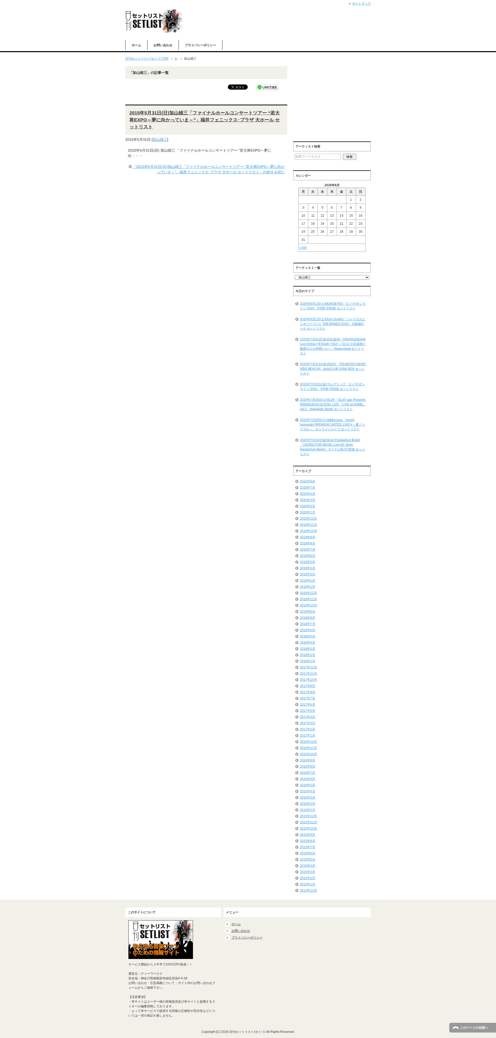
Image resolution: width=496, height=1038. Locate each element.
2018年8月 (307, 618)
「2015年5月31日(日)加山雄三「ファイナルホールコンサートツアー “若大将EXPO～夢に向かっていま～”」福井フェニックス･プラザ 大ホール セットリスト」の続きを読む (209, 169)
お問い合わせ (163, 45)
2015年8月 (307, 841)
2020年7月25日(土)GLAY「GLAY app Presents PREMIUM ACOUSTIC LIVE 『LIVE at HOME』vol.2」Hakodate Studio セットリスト (333, 404)
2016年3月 (307, 797)
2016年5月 (307, 785)
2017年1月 (307, 735)
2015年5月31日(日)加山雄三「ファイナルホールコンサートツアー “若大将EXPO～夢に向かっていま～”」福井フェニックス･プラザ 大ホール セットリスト (204, 119)
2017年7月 (307, 698)
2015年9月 (307, 835)
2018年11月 (308, 599)
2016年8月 (307, 766)
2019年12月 (308, 518)
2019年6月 (307, 556)
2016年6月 (307, 779)
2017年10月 (308, 680)
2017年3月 (307, 723)
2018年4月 (307, 642)
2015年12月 (308, 816)
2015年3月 (307, 872)
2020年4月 (307, 494)
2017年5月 (307, 711)
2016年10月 (308, 754)
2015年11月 (308, 822)
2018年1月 (307, 661)
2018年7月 (307, 624)
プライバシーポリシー (200, 45)
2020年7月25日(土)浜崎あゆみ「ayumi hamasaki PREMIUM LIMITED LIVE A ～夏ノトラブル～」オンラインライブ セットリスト (332, 424)
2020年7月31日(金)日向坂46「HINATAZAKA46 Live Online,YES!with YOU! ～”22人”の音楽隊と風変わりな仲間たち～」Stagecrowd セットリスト (333, 346)
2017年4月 (307, 717)
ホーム (136, 45)
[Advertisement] (336, 102)
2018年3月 (307, 649)
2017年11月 (308, 673)
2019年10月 (308, 531)
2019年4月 (307, 568)
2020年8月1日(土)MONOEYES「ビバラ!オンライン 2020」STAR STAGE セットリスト (333, 306)
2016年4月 (307, 791)
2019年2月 (307, 580)
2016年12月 (308, 742)
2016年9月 (307, 760)
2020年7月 (307, 487)
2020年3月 (307, 500)
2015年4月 (307, 866)
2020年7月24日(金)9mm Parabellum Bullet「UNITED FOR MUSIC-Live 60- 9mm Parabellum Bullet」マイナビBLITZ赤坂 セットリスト (332, 447)
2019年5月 (307, 562)
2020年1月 (307, 512)
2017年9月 (307, 686)
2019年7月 (307, 549)
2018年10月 (308, 605)
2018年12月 (308, 593)
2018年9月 (307, 611)
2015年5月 (307, 859)
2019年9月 (307, 537)
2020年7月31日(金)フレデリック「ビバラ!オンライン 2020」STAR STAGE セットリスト (332, 387)
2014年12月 (308, 890)
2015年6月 (307, 853)
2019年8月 (307, 543)
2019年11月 (308, 525)
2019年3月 (307, 574)
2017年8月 (307, 692)
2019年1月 (307, 587)
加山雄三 (160, 139)
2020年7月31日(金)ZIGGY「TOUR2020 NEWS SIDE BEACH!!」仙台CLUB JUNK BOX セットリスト (333, 368)
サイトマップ (361, 3)
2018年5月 (307, 636)
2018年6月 (307, 630)
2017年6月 (307, 704)
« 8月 (303, 247)
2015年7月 (307, 847)
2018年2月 (307, 655)
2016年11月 (308, 748)
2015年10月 (308, 828)
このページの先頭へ (474, 1027)
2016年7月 (307, 773)
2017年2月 (307, 729)
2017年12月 (308, 667)
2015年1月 (307, 884)
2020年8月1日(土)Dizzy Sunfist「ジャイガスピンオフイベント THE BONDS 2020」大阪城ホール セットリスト (332, 323)
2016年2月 (307, 804)
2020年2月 (307, 506)
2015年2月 (307, 878)
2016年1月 (307, 810)
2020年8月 (307, 481)
